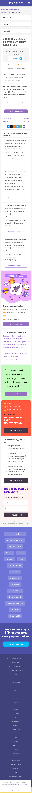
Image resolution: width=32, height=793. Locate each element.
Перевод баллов (16, 764)
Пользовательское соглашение (10, 786)
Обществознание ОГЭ (15, 603)
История (21, 553)
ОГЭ (16, 737)
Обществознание (15, 546)
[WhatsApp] (20, 126)
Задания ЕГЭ (16, 745)
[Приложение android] (16, 674)
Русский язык (16, 682)
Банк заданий (16, 760)
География (15, 584)
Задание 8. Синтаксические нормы (15, 353)
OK (15, 789)
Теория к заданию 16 (10, 360)
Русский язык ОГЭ (15, 591)
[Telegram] (17, 126)
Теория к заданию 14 (10, 356)
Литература (15, 572)
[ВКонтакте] (8, 126)
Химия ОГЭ (15, 610)
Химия (21, 559)
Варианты (16, 753)
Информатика (15, 578)
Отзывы (16, 772)
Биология (9, 559)
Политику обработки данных (20, 784)
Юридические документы (16, 666)
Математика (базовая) (15, 540)
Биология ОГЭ (15, 616)
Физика (8, 553)
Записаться (15, 431)
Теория (16, 741)
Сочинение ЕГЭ (16, 768)
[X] (11, 126)
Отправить (15, 515)
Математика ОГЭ (15, 597)
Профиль (16, 690)
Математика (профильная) (15, 534)
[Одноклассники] (14, 126)
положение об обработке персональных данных (16, 523)
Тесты (16, 749)
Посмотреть (14, 58)
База (17, 694)
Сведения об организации (16, 670)
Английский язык (15, 565)
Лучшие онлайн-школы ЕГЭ (16, 776)
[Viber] (24, 126)
